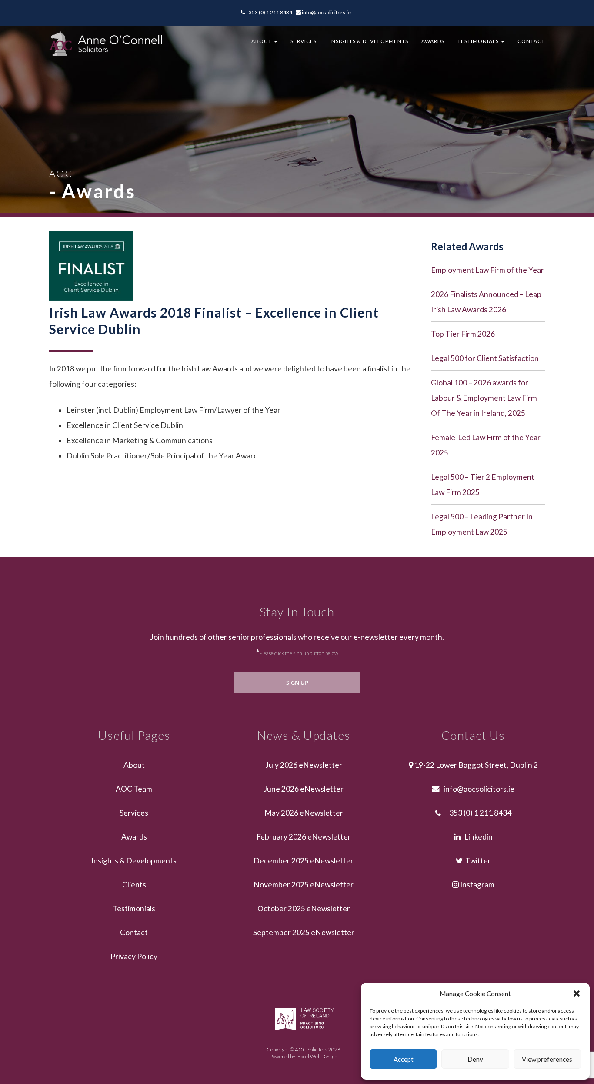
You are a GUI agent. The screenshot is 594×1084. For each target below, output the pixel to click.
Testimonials (478, 41)
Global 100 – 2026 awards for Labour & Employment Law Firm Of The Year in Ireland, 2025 (484, 398)
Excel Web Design (317, 1056)
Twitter (477, 860)
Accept (404, 1059)
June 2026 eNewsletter (304, 788)
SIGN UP (297, 682)
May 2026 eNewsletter (303, 812)
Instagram (476, 884)
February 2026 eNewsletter (304, 836)
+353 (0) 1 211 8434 (268, 12)
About (262, 41)
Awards (432, 41)
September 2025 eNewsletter (303, 932)
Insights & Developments (369, 41)
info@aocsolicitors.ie (326, 12)
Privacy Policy (133, 956)
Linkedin (477, 836)
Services (303, 41)
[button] (576, 993)
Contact (531, 41)
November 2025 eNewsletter (304, 884)
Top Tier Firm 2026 (463, 333)
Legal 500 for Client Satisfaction (485, 358)
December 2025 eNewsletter (304, 860)
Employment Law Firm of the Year (487, 269)
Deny (475, 1059)
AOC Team (134, 788)
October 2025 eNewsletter (303, 908)
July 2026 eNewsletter (303, 765)
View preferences (547, 1059)
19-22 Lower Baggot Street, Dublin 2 (475, 765)
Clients (134, 884)
